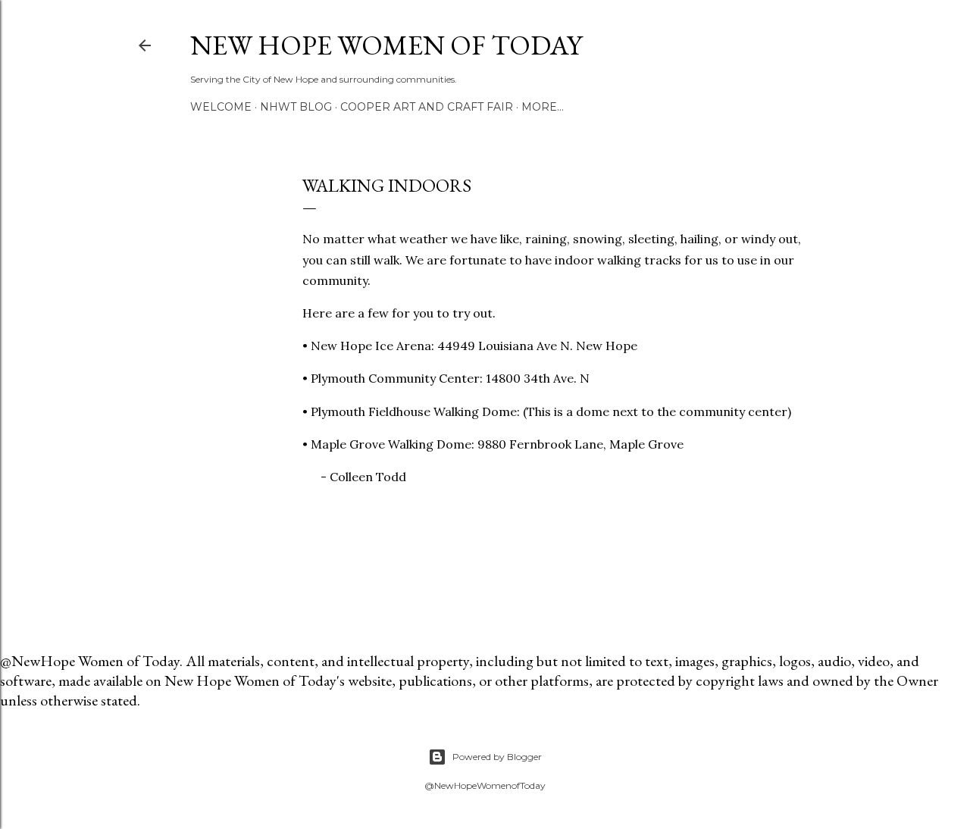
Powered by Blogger (497, 756)
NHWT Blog (296, 107)
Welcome (221, 107)
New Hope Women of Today (386, 45)
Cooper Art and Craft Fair (426, 107)
